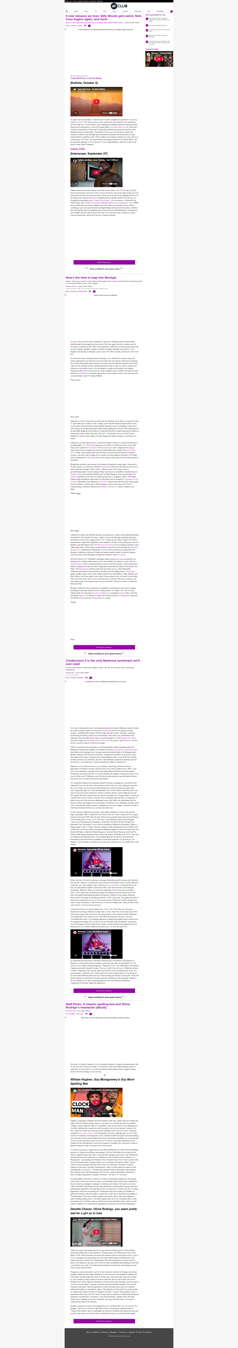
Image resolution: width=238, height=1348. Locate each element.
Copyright (131, 1332)
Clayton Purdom (118, 22)
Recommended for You (155, 15)
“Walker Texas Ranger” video (103, 200)
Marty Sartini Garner (82, 22)
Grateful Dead (82, 291)
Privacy (139, 1332)
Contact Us (148, 1332)
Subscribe (137, 11)
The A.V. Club (71, 22)
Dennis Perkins (72, 286)
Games (125, 11)
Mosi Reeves (92, 22)
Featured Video (152, 49)
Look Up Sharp (94, 78)
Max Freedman (108, 22)
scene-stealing (119, 203)
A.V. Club (73, 1)
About (88, 1332)
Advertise (104, 1332)
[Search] (66, 11)
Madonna (80, 677)
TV (96, 11)
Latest (76, 11)
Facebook (123, 1332)
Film (104, 11)
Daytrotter (93, 1)
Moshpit (100, 1)
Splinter (86, 1)
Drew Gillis (71, 672)
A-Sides (79, 25)
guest (126, 203)
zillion (111, 203)
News (86, 11)
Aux (149, 11)
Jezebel (79, 1)
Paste (67, 1)
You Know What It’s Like (119, 127)
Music (115, 11)
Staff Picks (79, 1014)
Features (73, 25)
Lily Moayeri (100, 22)
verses (130, 203)
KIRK (82, 149)
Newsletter (160, 11)
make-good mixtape (93, 203)
